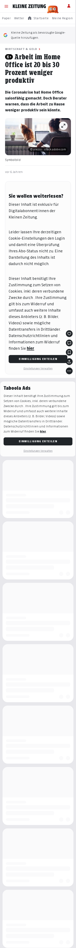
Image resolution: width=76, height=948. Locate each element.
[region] (38, 18)
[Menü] (6, 6)
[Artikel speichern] (69, 352)
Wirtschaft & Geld (21, 49)
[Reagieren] (69, 333)
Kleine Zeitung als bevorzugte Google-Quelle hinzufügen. (38, 35)
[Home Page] (29, 6)
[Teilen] (69, 361)
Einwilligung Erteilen (38, 359)
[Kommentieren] (69, 343)
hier (30, 348)
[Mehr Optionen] (69, 371)
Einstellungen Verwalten (38, 368)
